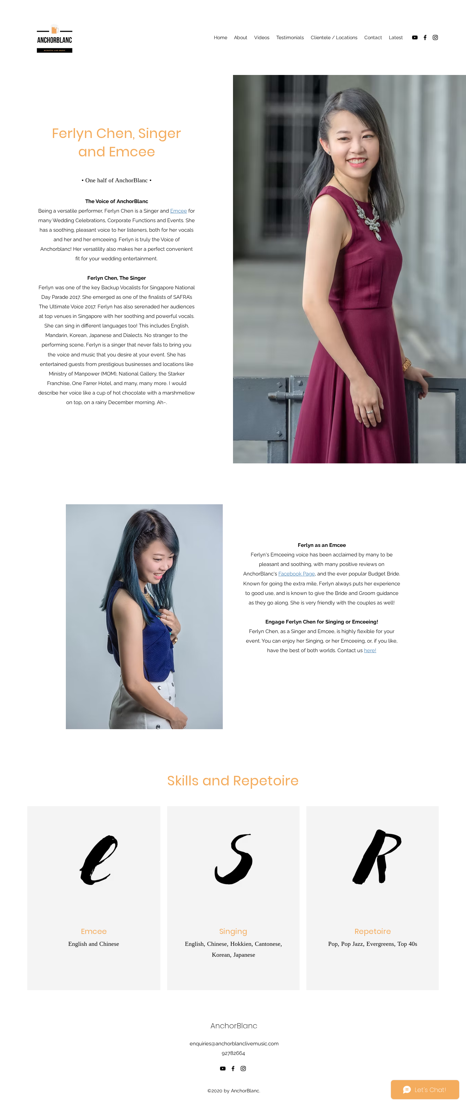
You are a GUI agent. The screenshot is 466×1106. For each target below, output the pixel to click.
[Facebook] (425, 37)
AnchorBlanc (233, 1025)
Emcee (178, 211)
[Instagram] (435, 37)
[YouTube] (414, 37)
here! (370, 650)
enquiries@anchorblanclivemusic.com (234, 1044)
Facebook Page (296, 574)
